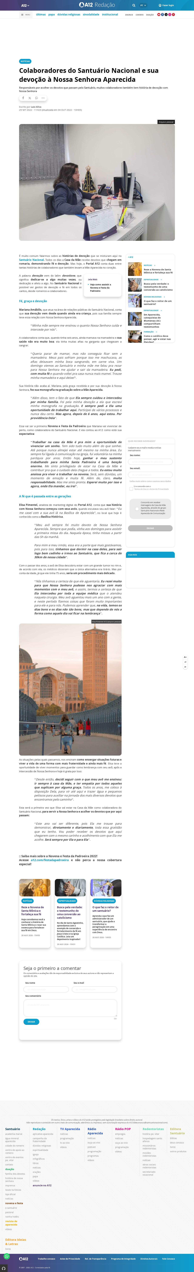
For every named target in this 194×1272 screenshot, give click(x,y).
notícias (9, 1198)
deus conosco (177, 1142)
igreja (35, 1154)
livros (173, 1147)
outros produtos (178, 1151)
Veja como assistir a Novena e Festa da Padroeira (100, 287)
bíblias (173, 1138)
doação (9, 1169)
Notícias (25, 61)
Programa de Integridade (123, 1258)
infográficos (39, 1158)
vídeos (8, 1229)
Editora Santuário (177, 1131)
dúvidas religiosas (68, 14)
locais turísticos (13, 1189)
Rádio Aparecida (95, 1131)
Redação (39, 1129)
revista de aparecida (11, 1223)
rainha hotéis (12, 1216)
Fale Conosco (168, 1258)
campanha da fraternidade (40, 1140)
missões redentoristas (149, 1154)
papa (51, 14)
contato (140, 15)
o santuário (11, 1207)
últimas (41, 14)
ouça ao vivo (94, 1142)
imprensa (10, 1185)
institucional (110, 14)
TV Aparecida (70, 1129)
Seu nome (30, 983)
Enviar (31, 1021)
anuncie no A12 (42, 1185)
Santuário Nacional (31, 260)
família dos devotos (15, 1173)
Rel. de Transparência (95, 1258)
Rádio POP (123, 1129)
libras (35, 1163)
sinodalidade (91, 14)
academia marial (13, 1134)
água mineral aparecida (12, 1140)
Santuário (12, 1129)
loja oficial (10, 1194)
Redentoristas (153, 1129)
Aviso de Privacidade (70, 1258)
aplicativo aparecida (43, 1134)
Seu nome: (135, 455)
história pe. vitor (151, 1134)
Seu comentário (33, 996)
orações (37, 1172)
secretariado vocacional (149, 1173)
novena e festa (14, 1203)
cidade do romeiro (14, 1145)
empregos (120, 1134)
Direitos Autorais (148, 1258)
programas (93, 1155)
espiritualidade (40, 1150)
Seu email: (135, 468)
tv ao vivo (65, 1142)
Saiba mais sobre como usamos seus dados (150, 481)
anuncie (129, 15)
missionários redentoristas (149, 1147)
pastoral (9, 1212)
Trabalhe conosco (46, 1258)
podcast (92, 1147)
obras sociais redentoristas (149, 1166)
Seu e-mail (79, 983)
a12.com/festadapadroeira (50, 860)
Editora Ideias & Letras (15, 1242)
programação (67, 1138)
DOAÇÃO (150, 15)
